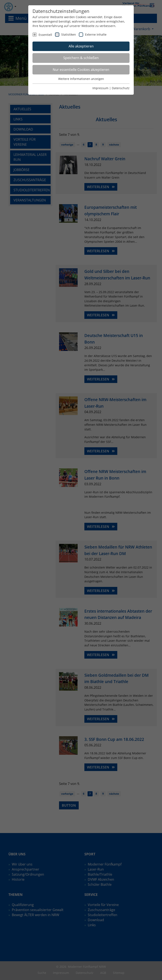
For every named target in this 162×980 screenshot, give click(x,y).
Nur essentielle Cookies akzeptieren (81, 69)
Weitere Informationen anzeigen (81, 79)
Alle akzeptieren (81, 46)
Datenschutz (121, 88)
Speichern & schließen (81, 57)
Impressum (100, 88)
